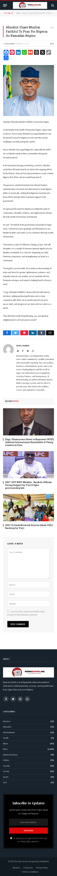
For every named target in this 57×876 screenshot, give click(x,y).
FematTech (44, 861)
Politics (6, 760)
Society (6, 771)
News (52, 44)
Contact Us (28, 867)
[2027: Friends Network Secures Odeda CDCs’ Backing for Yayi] (28, 507)
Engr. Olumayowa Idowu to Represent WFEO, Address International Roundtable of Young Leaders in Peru (29, 442)
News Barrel (10, 44)
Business (6, 721)
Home (18, 13)
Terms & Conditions (30, 872)
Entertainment (9, 732)
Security (6, 766)
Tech (5, 782)
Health (6, 738)
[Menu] (5, 5)
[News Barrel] (30, 5)
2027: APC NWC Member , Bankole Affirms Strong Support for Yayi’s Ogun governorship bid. (28, 485)
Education (7, 727)
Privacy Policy (26, 841)
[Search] (52, 5)
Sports (6, 777)
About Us (16, 867)
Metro (5, 743)
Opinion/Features (10, 754)
